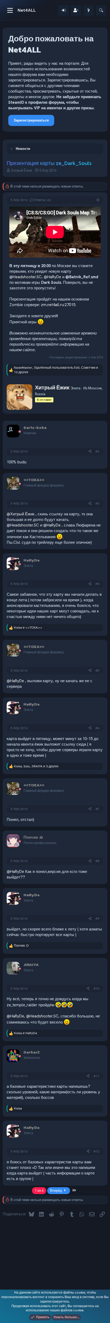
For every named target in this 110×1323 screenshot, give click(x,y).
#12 (96, 1151)
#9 (97, 918)
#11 (96, 1076)
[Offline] (20, 432)
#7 (97, 809)
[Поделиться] (97, 200)
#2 (97, 451)
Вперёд (56, 1190)
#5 (97, 670)
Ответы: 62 (42, 200)
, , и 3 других (36, 766)
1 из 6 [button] (39, 1190)
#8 (97, 861)
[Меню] (10, 10)
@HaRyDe (52, 277)
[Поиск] (101, 10)
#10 (96, 988)
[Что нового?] (88, 10)
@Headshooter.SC (25, 277)
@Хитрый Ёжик (20, 514)
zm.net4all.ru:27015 (58, 304)
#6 (97, 728)
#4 (97, 584)
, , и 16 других (56, 369)
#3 (97, 503)
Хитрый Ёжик (21, 170)
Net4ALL (27, 10)
